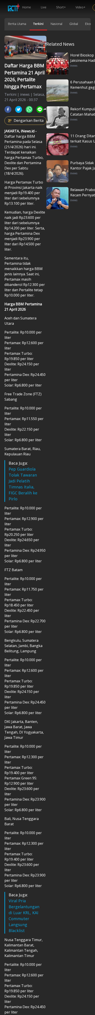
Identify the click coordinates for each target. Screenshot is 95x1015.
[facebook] (7, 109)
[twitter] (18, 109)
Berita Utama (17, 24)
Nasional (56, 24)
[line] (39, 109)
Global (73, 24)
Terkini (38, 24)
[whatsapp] (29, 109)
